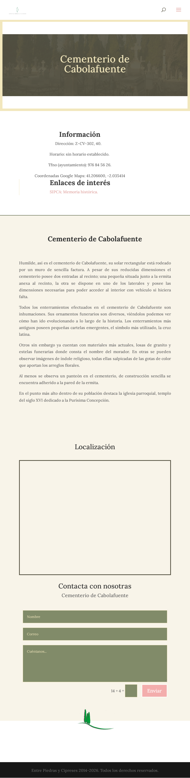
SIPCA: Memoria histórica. (74, 191)
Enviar (154, 691)
